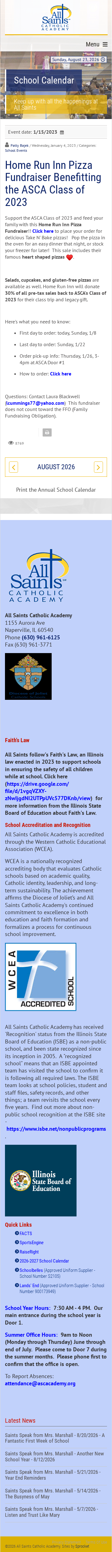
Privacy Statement (66, 1542)
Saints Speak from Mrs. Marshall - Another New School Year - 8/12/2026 (56, 1457)
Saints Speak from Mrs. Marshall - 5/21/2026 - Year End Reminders (56, 1476)
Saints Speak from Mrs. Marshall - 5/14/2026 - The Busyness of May (56, 1494)
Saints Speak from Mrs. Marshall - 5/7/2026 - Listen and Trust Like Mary (56, 1513)
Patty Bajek (20, 145)
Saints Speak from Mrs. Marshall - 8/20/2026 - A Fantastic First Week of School (56, 1439)
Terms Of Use (96, 1542)
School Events (16, 150)
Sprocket (82, 1546)
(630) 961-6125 (41, 637)
